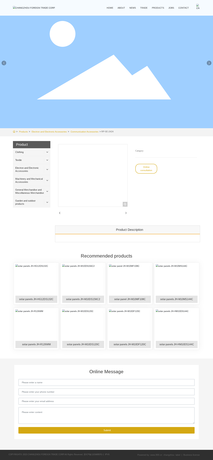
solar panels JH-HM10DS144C (177, 344)
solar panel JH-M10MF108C (130, 299)
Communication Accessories (84, 131)
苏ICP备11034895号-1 (94, 454)
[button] (209, 63)
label (178, 455)
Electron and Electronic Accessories (49, 131)
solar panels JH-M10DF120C (130, 344)
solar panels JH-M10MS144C (176, 299)
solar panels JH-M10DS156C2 (83, 299)
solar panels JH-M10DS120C (83, 344)
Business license (191, 455)
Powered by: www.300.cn (149, 455)
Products (23, 131)
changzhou (169, 455)
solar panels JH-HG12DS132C (36, 299)
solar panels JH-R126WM (36, 344)
